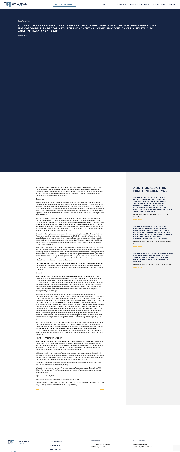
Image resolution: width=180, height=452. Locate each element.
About (103, 4)
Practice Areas (117, 4)
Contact (172, 4)
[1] (58, 187)
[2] (93, 224)
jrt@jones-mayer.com (60, 364)
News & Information (138, 4)
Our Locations (159, 4)
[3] (60, 267)
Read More (137, 220)
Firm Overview (56, 441)
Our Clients (55, 445)
